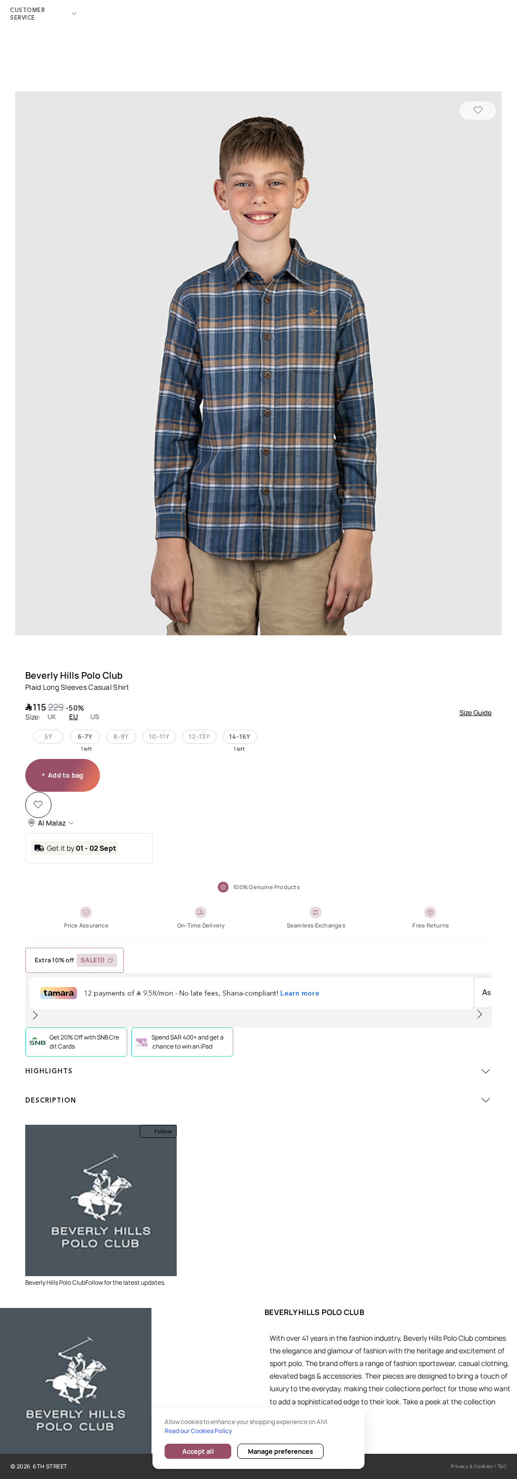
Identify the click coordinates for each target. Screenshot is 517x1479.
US (94, 717)
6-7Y (85, 736)
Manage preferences (280, 1451)
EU (73, 717)
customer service (27, 14)
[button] (258, 364)
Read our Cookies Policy (198, 1431)
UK (52, 717)
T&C (502, 1466)
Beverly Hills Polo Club (74, 675)
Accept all (198, 1451)
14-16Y (239, 736)
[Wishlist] (477, 110)
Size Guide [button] (475, 712)
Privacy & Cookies (472, 1466)
